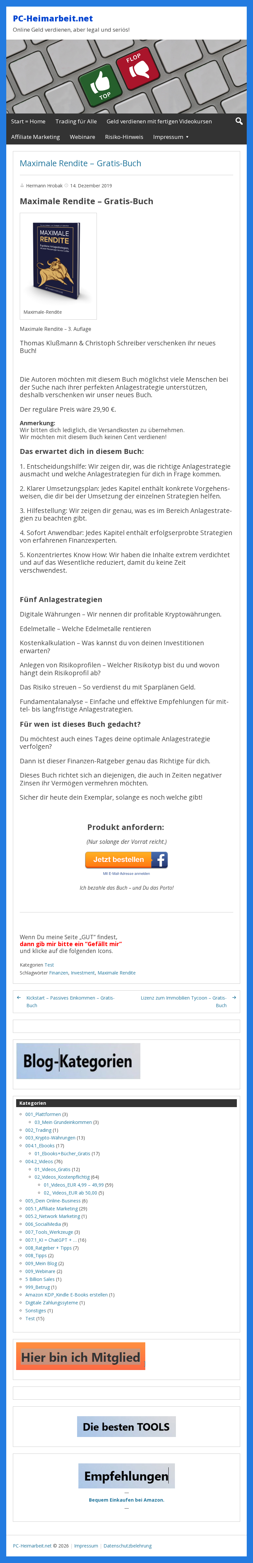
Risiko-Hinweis (124, 137)
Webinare (82, 137)
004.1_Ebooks (40, 1145)
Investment (83, 973)
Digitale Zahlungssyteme (51, 1302)
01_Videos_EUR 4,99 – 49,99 (74, 1185)
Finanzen (58, 973)
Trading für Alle (76, 121)
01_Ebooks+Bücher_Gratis (62, 1153)
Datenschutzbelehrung (127, 1546)
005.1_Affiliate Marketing (51, 1208)
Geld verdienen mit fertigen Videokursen (159, 121)
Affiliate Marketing (35, 137)
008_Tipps (36, 1255)
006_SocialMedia (43, 1224)
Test (49, 965)
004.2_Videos (39, 1161)
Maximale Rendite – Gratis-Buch (80, 163)
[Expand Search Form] (239, 121)
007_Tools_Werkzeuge (49, 1232)
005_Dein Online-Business (53, 1200)
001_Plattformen (43, 1114)
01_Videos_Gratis (52, 1169)
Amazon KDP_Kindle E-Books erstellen (66, 1295)
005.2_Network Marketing (52, 1216)
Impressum (168, 137)
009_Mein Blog (41, 1263)
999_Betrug (37, 1287)
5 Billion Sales (40, 1279)
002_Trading (38, 1130)
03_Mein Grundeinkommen (63, 1122)
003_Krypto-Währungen (50, 1137)
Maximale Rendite (117, 973)
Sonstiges (35, 1310)
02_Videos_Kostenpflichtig (62, 1177)
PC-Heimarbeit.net (53, 18)
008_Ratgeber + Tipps (48, 1248)
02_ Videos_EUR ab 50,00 (70, 1193)
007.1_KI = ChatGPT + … (51, 1240)
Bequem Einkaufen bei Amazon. (126, 1500)
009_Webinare (40, 1271)
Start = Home (28, 121)
